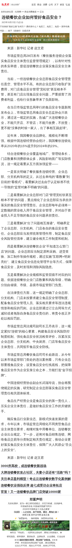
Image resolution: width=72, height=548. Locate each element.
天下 (56, 4)
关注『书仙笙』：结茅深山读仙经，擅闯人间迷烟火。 (36, 532)
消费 (45, 4)
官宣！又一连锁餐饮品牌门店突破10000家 (31, 492)
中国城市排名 (27, 506)
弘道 (68, 4)
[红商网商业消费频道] (7, 4)
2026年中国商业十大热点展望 (36, 509)
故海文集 (46, 515)
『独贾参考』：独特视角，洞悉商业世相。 (36, 518)
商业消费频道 (30, 12)
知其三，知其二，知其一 (50, 26)
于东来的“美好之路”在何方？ (13, 26)
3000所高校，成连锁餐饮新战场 (23, 466)
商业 (39, 4)
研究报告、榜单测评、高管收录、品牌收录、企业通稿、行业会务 (36, 536)
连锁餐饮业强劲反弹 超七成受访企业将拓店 (31, 485)
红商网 (18, 12)
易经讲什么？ (32, 26)
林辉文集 (26, 515)
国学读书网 (36, 515)
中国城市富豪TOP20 (42, 506)
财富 (62, 4)
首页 (33, 4)
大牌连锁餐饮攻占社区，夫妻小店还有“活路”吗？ (36, 472)
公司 (51, 4)
